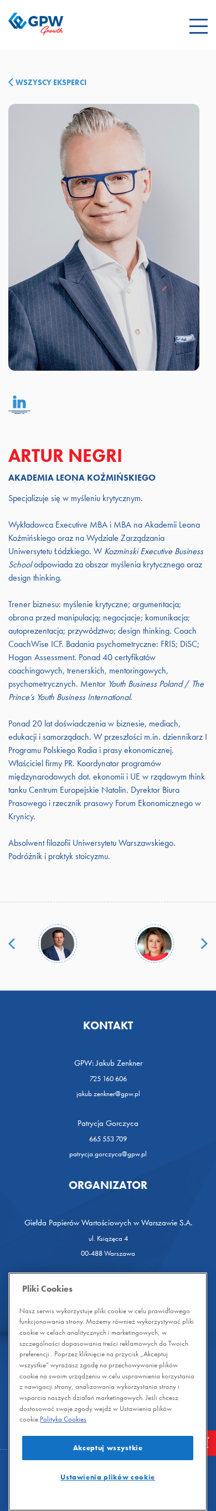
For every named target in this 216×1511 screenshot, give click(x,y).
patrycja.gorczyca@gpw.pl (108, 1154)
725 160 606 (108, 1078)
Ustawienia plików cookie (107, 1477)
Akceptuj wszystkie (108, 1447)
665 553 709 (108, 1139)
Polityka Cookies (63, 1419)
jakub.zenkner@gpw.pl (108, 1093)
